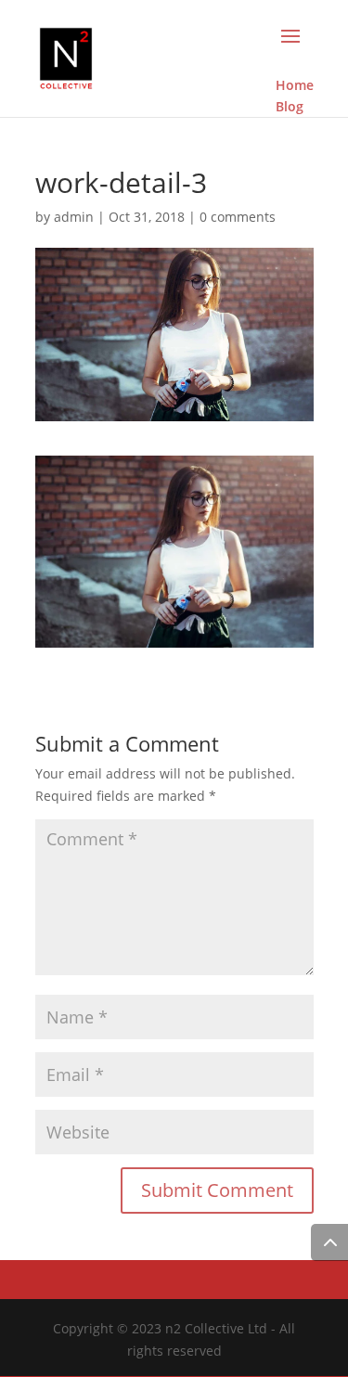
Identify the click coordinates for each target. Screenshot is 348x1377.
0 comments (238, 216)
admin (74, 216)
